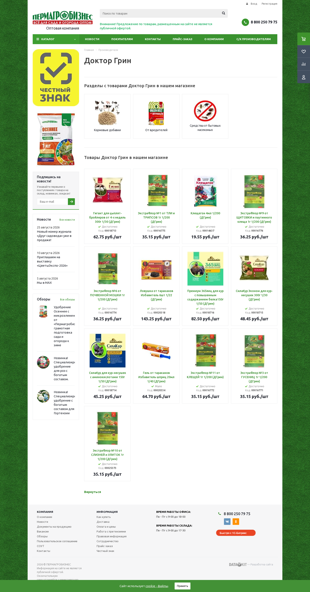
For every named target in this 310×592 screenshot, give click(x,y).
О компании (214, 39)
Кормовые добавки (107, 130)
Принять (182, 585)
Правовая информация (112, 536)
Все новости (67, 219)
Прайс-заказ (182, 39)
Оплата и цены (106, 526)
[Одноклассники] (236, 521)
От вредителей (156, 130)
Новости (92, 39)
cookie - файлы (157, 586)
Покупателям (122, 39)
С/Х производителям (253, 39)
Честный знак (105, 550)
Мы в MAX (44, 282)
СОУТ (40, 545)
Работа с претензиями (111, 531)
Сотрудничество (108, 541)
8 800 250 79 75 (264, 22)
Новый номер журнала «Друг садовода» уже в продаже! (54, 236)
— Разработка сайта (260, 564)
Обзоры (42, 536)
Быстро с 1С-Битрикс (233, 533)
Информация (107, 511)
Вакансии (43, 531)
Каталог (48, 39)
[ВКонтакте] (227, 521)
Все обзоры (67, 299)
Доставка (103, 521)
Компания (45, 511)
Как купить (104, 516)
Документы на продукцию (54, 526)
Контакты (153, 39)
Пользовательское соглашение (57, 541)
